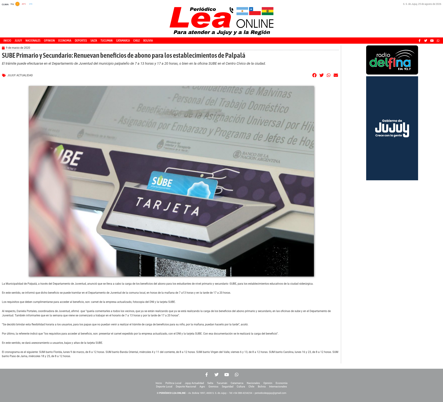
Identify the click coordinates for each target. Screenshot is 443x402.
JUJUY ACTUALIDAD (20, 75)
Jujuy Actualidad (194, 383)
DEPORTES (81, 40)
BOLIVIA (148, 40)
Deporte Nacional (186, 386)
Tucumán (222, 383)
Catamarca (237, 383)
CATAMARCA (123, 40)
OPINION (49, 40)
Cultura (241, 386)
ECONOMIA (64, 40)
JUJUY (18, 40)
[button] (314, 75)
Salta (210, 383)
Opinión (267, 383)
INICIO (7, 40)
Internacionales (278, 386)
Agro (202, 386)
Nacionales (253, 383)
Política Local (173, 383)
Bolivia (262, 386)
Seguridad (227, 386)
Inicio (159, 383)
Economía (281, 383)
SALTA (94, 40)
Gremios (213, 386)
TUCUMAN (107, 40)
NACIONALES (32, 40)
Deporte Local (164, 386)
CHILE (136, 40)
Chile (251, 386)
